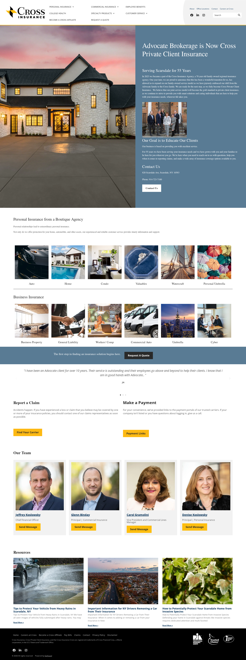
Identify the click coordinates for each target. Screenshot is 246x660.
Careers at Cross (226, 9)
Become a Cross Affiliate (62, 20)
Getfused (48, 656)
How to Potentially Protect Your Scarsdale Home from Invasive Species (197, 610)
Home (16, 635)
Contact (215, 9)
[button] (16, 378)
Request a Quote (100, 20)
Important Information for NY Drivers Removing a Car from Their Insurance (122, 610)
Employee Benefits (135, 6)
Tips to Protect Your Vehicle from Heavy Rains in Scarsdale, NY (44, 610)
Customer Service (135, 13)
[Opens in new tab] (192, 15)
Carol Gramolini (138, 515)
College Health (57, 13)
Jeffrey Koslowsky (28, 515)
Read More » (18, 622)
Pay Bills (68, 635)
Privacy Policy (98, 635)
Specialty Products (101, 13)
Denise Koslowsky (194, 515)
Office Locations (203, 9)
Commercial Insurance (103, 6)
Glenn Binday (80, 515)
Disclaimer (112, 635)
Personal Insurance (60, 6)
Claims (77, 635)
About (192, 9)
